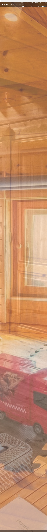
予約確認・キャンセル (37, 2)
